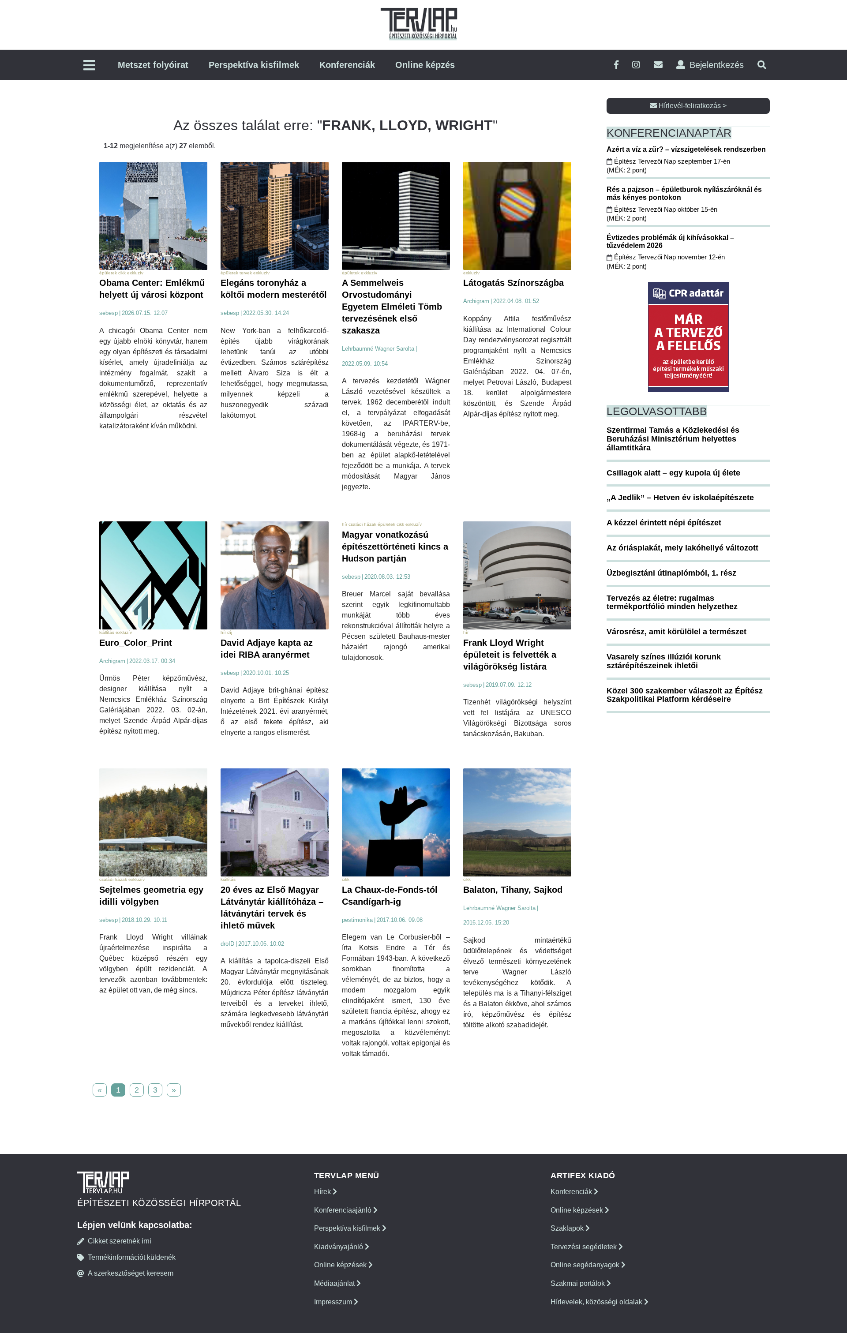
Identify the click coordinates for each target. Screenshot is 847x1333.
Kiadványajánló (339, 1247)
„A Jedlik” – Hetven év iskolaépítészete (680, 497)
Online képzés (425, 65)
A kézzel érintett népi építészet (664, 522)
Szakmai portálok (579, 1283)
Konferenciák (347, 65)
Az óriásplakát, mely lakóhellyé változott (682, 547)
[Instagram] (636, 65)
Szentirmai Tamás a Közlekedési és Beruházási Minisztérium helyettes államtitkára (673, 439)
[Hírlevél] (658, 65)
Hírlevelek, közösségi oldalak (597, 1302)
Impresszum (334, 1302)
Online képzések (341, 1265)
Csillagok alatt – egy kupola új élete (673, 472)
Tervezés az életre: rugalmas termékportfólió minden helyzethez (672, 602)
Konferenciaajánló (343, 1210)
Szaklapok (568, 1228)
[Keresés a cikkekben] (762, 65)
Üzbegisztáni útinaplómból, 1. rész (671, 573)
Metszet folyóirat (153, 65)
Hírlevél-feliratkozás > (692, 105)
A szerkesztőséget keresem (130, 1273)
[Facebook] (616, 65)
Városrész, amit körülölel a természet (676, 631)
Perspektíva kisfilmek (254, 65)
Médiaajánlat (335, 1283)
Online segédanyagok (586, 1265)
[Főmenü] (89, 66)
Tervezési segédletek (584, 1247)
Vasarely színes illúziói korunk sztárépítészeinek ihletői (664, 661)
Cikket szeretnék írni (119, 1241)
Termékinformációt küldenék (132, 1257)
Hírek (323, 1191)
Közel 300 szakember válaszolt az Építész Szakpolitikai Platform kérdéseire (685, 695)
